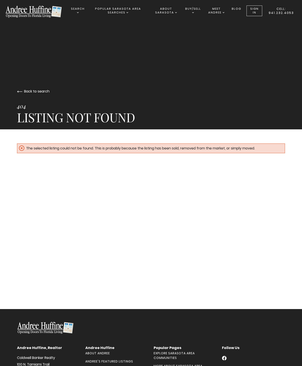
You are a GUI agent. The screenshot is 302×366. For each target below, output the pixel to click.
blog (236, 9)
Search (78, 9)
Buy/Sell (193, 9)
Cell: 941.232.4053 (281, 11)
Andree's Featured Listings (109, 361)
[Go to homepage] (38, 11)
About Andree (97, 353)
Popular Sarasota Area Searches (118, 11)
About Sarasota (165, 11)
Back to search (37, 91)
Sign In (254, 11)
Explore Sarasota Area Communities (174, 355)
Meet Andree (215, 11)
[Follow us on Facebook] (224, 358)
